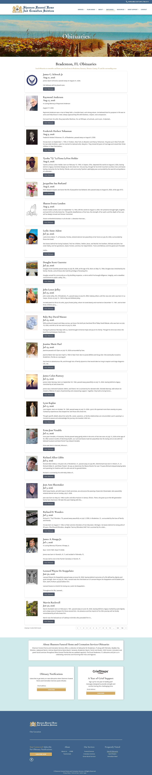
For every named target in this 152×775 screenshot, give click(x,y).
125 (118, 628)
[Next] (125, 628)
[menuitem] (81, 9)
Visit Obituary (48, 89)
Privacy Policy (66, 773)
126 (122, 628)
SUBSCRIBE (51, 690)
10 (110, 628)
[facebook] (31, 760)
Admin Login (83, 773)
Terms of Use (75, 773)
